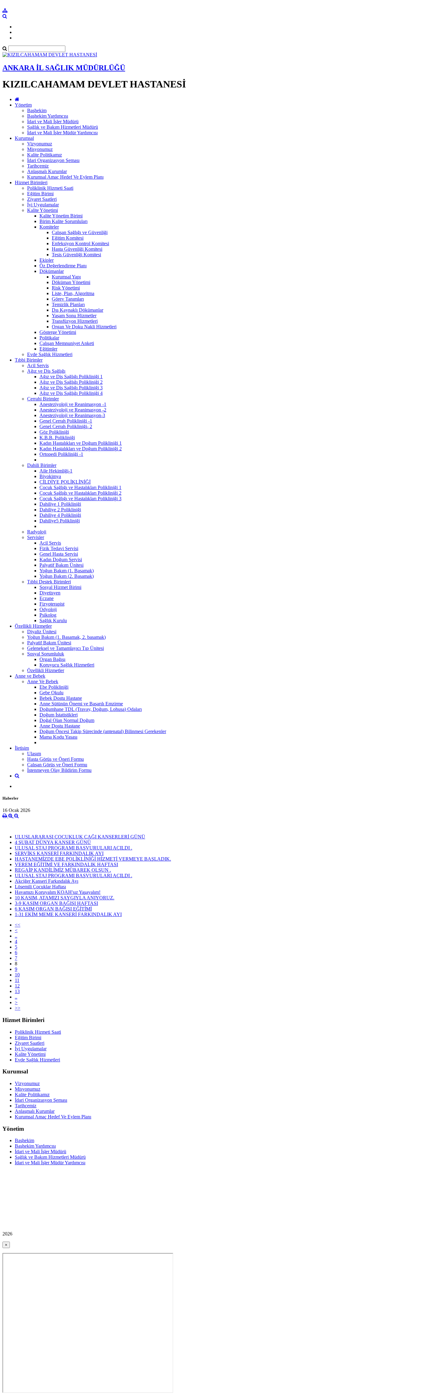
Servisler (35, 537)
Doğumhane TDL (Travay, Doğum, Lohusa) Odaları (90, 709)
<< (17, 924)
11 (17, 980)
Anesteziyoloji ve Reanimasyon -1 (72, 404)
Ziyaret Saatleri (42, 199)
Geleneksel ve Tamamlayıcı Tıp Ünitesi (65, 648)
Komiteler (49, 226)
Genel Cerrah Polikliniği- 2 (65, 426)
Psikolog (47, 615)
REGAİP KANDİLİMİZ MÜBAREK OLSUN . (63, 870)
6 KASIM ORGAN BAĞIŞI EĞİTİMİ (53, 908)
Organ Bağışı (52, 659)
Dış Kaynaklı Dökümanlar (77, 310)
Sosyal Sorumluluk (45, 653)
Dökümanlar (51, 271)
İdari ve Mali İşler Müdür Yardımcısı (62, 132)
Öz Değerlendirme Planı (63, 265)
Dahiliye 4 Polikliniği (60, 515)
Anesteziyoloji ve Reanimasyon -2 (72, 409)
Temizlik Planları (68, 304)
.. (16, 936)
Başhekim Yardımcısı (47, 116)
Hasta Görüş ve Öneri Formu (55, 759)
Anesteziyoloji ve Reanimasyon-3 (72, 415)
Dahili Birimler (41, 465)
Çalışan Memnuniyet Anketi (66, 343)
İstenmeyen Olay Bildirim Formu (59, 770)
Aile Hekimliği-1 (55, 470)
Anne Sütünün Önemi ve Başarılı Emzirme (81, 703)
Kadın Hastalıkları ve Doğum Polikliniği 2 (80, 448)
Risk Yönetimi (66, 287)
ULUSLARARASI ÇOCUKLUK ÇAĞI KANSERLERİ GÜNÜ (80, 836)
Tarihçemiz (38, 165)
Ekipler (46, 260)
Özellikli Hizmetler (33, 626)
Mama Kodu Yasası (58, 737)
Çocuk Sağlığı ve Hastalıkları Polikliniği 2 (80, 493)
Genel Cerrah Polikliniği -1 (65, 421)
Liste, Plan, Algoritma (73, 293)
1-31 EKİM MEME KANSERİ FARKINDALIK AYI (68, 914)
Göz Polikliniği (54, 432)
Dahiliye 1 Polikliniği (60, 504)
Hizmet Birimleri (31, 182)
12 (17, 985)
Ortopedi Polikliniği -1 (61, 454)
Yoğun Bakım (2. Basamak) (66, 576)
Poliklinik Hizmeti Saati (50, 188)
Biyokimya (50, 476)
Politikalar (49, 337)
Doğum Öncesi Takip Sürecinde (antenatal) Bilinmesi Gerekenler (102, 731)
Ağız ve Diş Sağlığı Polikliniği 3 (71, 387)
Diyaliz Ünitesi (41, 631)
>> (17, 1008)
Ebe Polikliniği (53, 687)
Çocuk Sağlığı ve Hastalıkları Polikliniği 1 (80, 487)
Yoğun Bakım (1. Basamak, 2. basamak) (66, 637)
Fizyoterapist (51, 603)
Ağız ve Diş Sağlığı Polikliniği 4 (71, 393)
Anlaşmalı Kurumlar (47, 171)
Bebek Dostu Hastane (60, 698)
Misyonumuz (40, 149)
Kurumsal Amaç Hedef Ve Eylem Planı (65, 177)
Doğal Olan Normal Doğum (66, 720)
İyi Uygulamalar (43, 204)
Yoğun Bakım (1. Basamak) (66, 570)
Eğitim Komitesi (68, 238)
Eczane (46, 598)
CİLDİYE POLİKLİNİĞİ (65, 482)
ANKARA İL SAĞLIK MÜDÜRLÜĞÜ (63, 68)
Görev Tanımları (68, 299)
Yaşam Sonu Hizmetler (74, 315)
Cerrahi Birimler (43, 398)
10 (17, 974)
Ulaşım (34, 753)
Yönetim (23, 104)
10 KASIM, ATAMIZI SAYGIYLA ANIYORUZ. (64, 897)
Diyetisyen (49, 592)
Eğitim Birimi (40, 193)
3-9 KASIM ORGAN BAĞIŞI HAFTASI (56, 903)
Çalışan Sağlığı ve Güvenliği (80, 232)
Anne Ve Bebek (42, 681)
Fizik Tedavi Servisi (58, 548)
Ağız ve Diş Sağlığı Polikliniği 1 (71, 376)
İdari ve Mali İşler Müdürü (53, 121)
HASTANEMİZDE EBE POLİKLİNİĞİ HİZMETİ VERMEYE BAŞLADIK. (93, 859)
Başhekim (37, 110)
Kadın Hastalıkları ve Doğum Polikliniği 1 (80, 443)
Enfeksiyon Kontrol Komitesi (80, 243)
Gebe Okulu (51, 692)
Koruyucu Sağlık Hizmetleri (66, 664)
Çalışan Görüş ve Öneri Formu (57, 764)
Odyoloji (48, 609)
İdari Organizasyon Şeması (53, 160)
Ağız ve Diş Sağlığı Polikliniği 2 (71, 382)
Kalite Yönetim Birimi (61, 215)
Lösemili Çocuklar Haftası (40, 886)
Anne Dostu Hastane (59, 725)
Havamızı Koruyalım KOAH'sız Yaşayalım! (57, 892)
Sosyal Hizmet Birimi (60, 587)
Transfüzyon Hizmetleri (75, 321)
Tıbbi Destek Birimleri (49, 581)
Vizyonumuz (39, 143)
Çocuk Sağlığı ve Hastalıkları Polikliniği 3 (80, 498)
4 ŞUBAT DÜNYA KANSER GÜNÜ (53, 842)
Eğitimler (48, 348)
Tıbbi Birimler (29, 360)
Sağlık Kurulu (53, 620)
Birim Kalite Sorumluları (63, 221)
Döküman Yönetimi (71, 282)
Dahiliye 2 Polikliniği (60, 509)
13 (17, 991)
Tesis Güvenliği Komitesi (76, 254)
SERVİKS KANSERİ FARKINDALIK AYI (59, 853)
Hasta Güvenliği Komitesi (77, 249)
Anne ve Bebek (30, 676)
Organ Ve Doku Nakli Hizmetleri (84, 326)
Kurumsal (24, 138)
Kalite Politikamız (44, 154)
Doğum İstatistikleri (58, 714)
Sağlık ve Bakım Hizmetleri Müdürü (62, 127)
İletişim (22, 748)
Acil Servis (38, 365)
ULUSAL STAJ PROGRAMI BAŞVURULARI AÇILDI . (73, 847)
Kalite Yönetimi (42, 210)
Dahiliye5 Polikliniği (59, 520)
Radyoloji (36, 531)
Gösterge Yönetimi (57, 332)
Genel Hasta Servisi (58, 554)
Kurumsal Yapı (66, 276)
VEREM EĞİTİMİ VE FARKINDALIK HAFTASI (66, 864)
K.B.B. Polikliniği (57, 437)
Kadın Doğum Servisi (60, 559)
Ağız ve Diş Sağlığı (46, 371)
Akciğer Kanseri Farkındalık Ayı (46, 881)
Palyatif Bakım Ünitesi (61, 565)
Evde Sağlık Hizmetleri (49, 354)
